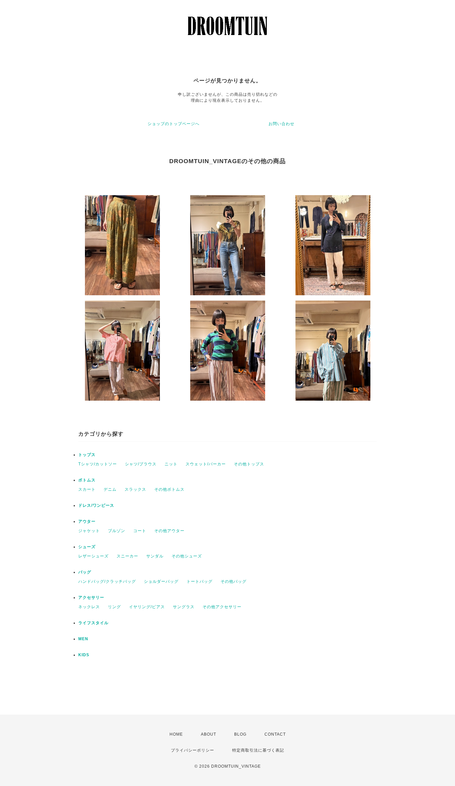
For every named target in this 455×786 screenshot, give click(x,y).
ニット (171, 464)
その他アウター (169, 530)
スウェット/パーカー (206, 464)
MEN (83, 639)
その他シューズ (187, 556)
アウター (87, 521)
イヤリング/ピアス (147, 607)
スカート (87, 489)
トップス (87, 454)
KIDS (83, 655)
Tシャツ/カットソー (97, 464)
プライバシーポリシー (192, 750)
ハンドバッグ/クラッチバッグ (107, 581)
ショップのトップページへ (174, 123)
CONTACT (275, 734)
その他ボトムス (169, 489)
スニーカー (127, 556)
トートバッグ (200, 581)
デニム (110, 489)
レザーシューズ (93, 556)
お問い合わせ (281, 123)
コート (139, 530)
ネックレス (89, 607)
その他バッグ (233, 581)
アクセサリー (91, 597)
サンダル (155, 556)
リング (114, 607)
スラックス (135, 489)
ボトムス (87, 480)
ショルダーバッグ (161, 581)
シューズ (87, 546)
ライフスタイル (93, 623)
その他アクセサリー (222, 607)
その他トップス (249, 464)
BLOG (240, 734)
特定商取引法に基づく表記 (258, 750)
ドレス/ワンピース (96, 505)
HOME (176, 734)
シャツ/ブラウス (141, 464)
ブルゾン (116, 530)
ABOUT (208, 734)
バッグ (84, 572)
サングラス (184, 607)
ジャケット (89, 530)
